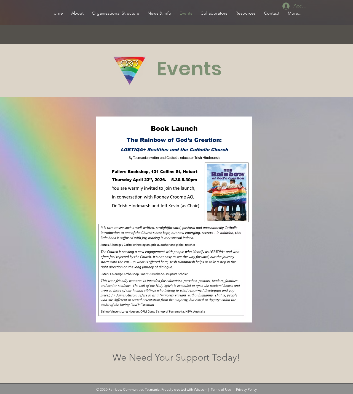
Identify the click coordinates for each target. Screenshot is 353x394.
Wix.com (200, 389)
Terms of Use (221, 389)
